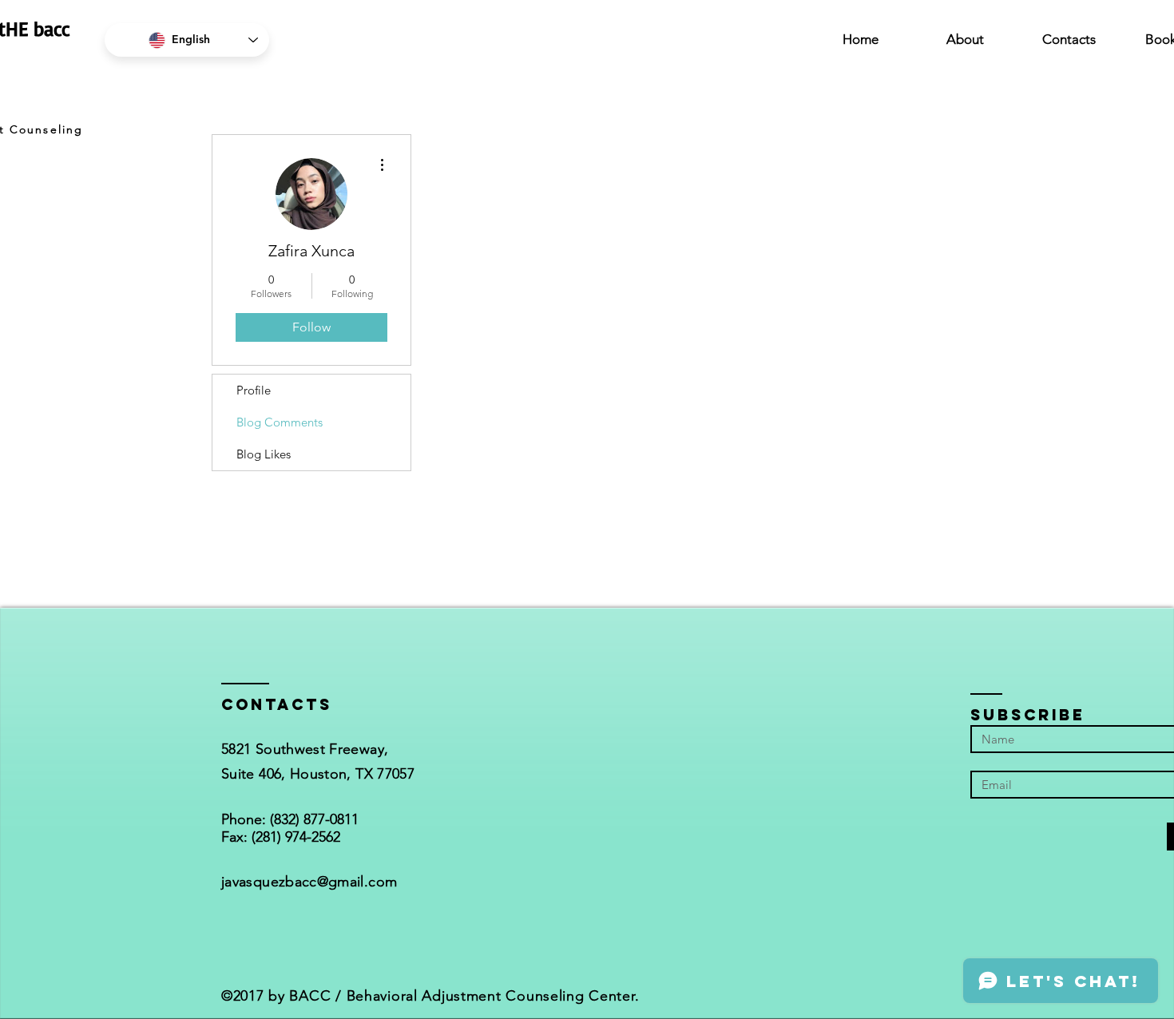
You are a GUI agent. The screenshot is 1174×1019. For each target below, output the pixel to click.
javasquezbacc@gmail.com (309, 881)
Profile (253, 390)
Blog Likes (263, 454)
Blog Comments (279, 422)
